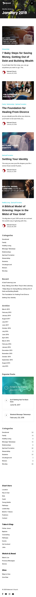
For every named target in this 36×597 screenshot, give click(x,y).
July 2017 (5, 322)
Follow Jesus (6, 528)
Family (4, 104)
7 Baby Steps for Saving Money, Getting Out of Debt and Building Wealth (17, 290)
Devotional (5, 239)
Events (4, 541)
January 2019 (6, 316)
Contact (4, 518)
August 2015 (6, 363)
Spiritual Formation (20, 104)
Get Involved (6, 544)
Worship (4, 271)
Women (4, 268)
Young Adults (6, 502)
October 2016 (6, 328)
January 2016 (6, 347)
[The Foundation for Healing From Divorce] (18, 90)
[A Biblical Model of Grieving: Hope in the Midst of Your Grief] (18, 188)
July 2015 (5, 366)
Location (5, 490)
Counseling (6, 535)
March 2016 (6, 341)
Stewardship (5, 49)
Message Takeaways (8, 249)
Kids (3, 496)
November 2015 (7, 353)
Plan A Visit (5, 493)
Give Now (5, 577)
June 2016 (5, 335)
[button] (32, 3)
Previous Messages (8, 561)
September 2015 (7, 360)
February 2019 (6, 312)
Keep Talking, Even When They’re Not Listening (17, 286)
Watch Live (5, 558)
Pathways (5, 505)
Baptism (4, 532)
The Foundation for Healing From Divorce (15, 294)
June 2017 (5, 325)
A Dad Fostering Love (9, 283)
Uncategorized (7, 265)
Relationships (10, 104)
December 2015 (7, 350)
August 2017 (6, 319)
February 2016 (6, 344)
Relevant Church (11, 71)
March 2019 (6, 309)
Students (5, 261)
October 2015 (6, 357)
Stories (4, 564)
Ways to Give (6, 574)
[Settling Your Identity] (18, 141)
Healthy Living (6, 202)
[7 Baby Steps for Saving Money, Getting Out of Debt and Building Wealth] (18, 35)
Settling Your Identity (9, 298)
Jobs (3, 547)
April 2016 (5, 338)
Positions (5, 515)
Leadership (5, 509)
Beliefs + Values (7, 512)
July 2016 (5, 331)
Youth (4, 499)
